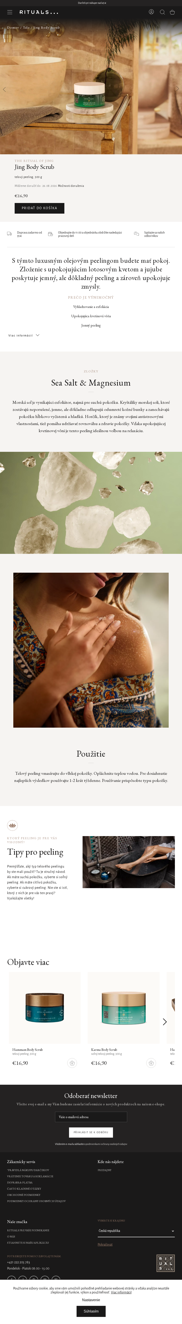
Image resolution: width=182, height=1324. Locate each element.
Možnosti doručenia (71, 186)
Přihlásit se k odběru (91, 1132)
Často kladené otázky (24, 1189)
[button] (175, 86)
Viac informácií (121, 1292)
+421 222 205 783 (18, 1262)
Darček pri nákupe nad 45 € (91, 3)
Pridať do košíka (39, 208)
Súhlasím (91, 1311)
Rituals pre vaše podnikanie (28, 1230)
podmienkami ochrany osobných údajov (106, 1144)
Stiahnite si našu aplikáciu (28, 1243)
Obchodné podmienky (23, 1195)
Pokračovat (105, 1245)
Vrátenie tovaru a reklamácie (30, 1176)
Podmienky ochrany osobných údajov (36, 1201)
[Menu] (9, 12)
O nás (11, 1236)
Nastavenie (91, 1300)
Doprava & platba (19, 1182)
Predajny (104, 1170)
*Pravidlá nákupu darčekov (28, 1170)
